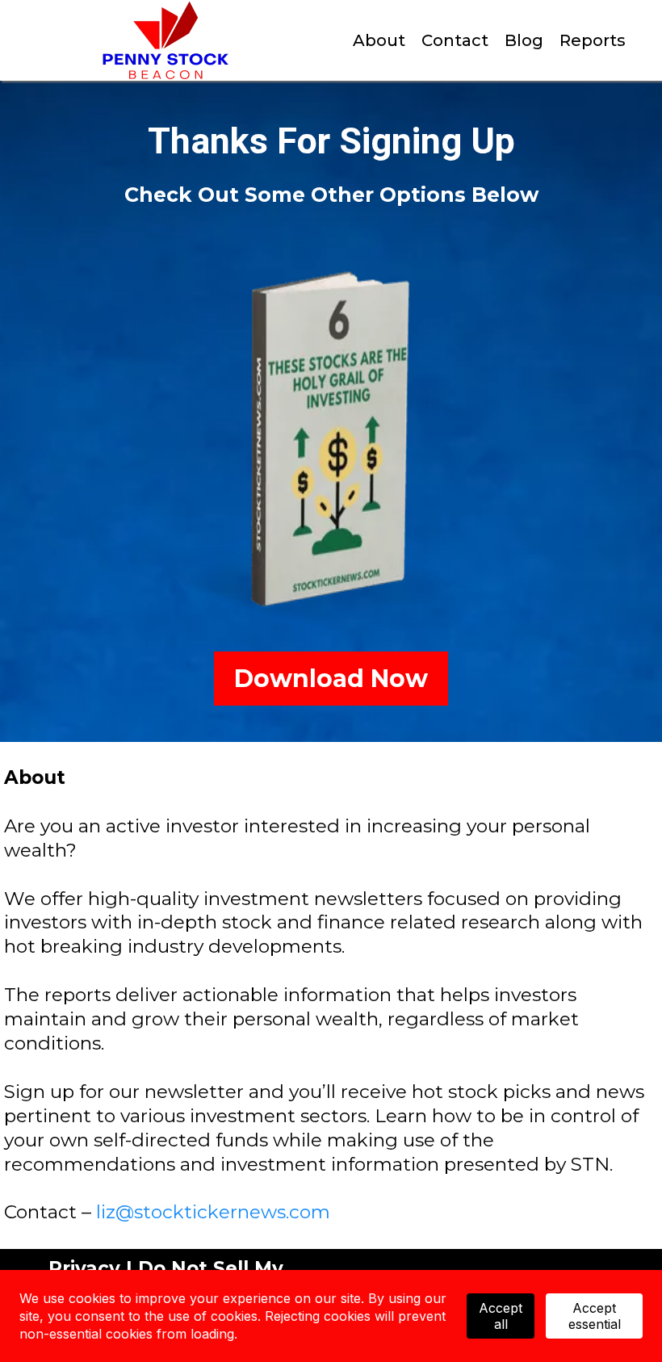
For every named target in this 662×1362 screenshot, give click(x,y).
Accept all (500, 1316)
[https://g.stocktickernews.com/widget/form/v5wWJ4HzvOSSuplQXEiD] (331, 441)
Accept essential (594, 1316)
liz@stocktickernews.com (213, 1212)
